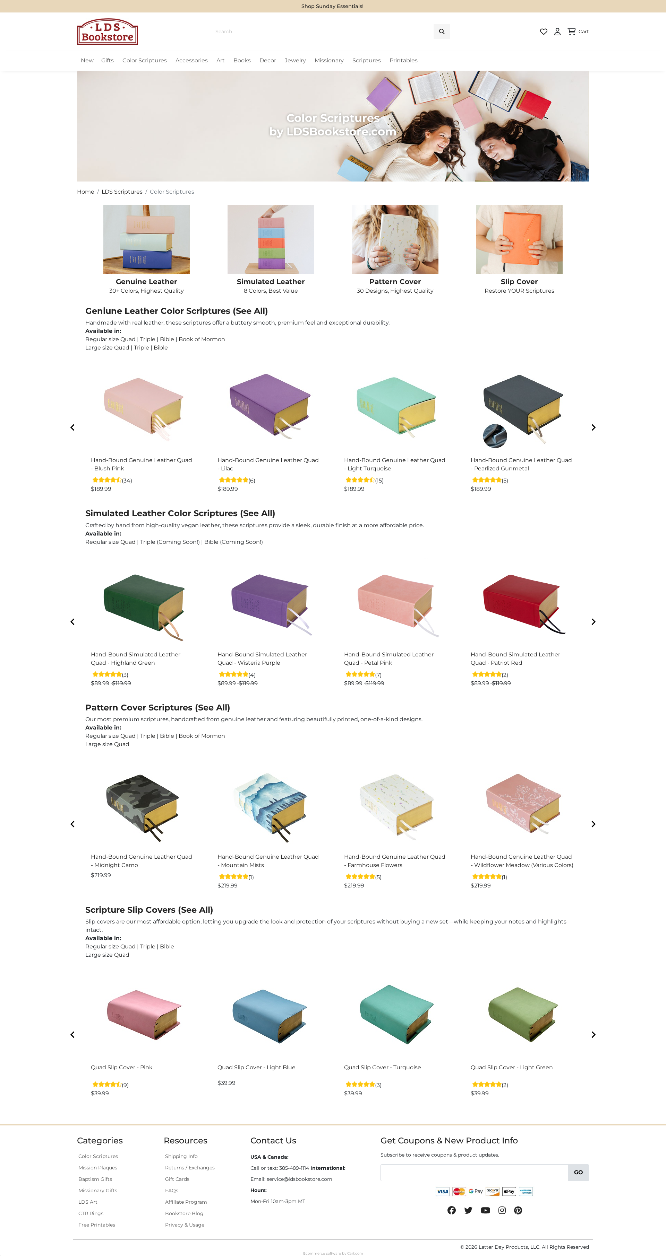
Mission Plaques (97, 1168)
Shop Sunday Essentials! (332, 6)
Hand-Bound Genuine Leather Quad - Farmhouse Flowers (394, 860)
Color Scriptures (144, 60)
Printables (404, 60)
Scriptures (366, 60)
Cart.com (355, 1253)
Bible (167, 339)
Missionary (329, 60)
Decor (267, 60)
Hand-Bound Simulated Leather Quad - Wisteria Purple (262, 658)
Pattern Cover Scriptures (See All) (157, 707)
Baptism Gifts (95, 1179)
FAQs (171, 1190)
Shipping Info (181, 1156)
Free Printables (96, 1225)
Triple (147, 339)
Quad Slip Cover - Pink (122, 1067)
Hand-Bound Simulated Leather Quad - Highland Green (135, 658)
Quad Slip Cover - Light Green (512, 1067)
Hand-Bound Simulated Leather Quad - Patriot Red (515, 658)
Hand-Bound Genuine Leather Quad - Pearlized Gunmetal (521, 464)
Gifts (107, 60)
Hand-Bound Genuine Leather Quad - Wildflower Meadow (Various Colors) (522, 860)
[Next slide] (593, 427)
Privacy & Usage (184, 1225)
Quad (128, 339)
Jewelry (295, 60)
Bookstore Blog (184, 1213)
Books (242, 60)
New (87, 60)
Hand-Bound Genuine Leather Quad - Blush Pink (141, 464)
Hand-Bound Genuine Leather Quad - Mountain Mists (268, 860)
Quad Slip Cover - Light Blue (256, 1067)
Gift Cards (177, 1179)
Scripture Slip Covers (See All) (149, 910)
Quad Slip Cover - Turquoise (382, 1067)
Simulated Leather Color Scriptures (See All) (180, 513)
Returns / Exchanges (190, 1168)
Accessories (192, 60)
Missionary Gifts (97, 1190)
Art (220, 60)
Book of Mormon (202, 339)
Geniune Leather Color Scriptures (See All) (176, 311)
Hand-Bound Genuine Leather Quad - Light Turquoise (394, 464)
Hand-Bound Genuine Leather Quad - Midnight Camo (141, 860)
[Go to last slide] (73, 427)
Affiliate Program (186, 1202)
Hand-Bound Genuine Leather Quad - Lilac (268, 464)
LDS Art (87, 1202)
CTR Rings (90, 1213)
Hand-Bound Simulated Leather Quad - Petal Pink (389, 658)
